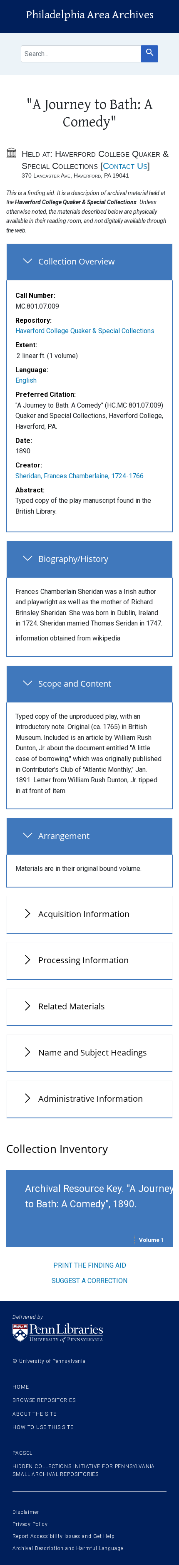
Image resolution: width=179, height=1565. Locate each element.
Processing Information (83, 960)
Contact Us (125, 166)
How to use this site (43, 1427)
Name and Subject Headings (92, 1052)
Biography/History (73, 558)
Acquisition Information (83, 914)
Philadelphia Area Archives (90, 15)
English (26, 380)
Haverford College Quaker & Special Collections (84, 331)
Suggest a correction (89, 1281)
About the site (34, 1414)
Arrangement (64, 835)
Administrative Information (90, 1098)
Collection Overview (76, 261)
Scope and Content (74, 683)
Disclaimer (25, 1512)
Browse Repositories (44, 1400)
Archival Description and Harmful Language (67, 1548)
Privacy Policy (30, 1524)
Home (20, 1387)
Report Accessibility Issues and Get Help (63, 1536)
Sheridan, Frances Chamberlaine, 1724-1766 (79, 476)
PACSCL (22, 1453)
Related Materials (71, 1006)
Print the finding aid (89, 1265)
